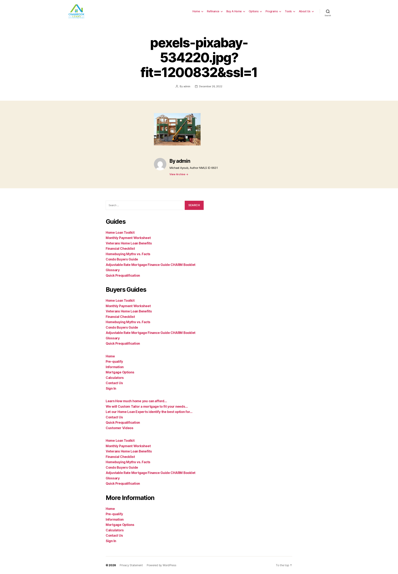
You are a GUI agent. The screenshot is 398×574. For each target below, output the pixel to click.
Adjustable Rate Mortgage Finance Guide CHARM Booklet (150, 265)
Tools (288, 11)
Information (115, 367)
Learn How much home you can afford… (136, 401)
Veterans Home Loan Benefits (129, 243)
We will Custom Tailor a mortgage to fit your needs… (147, 406)
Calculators (115, 378)
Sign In (111, 388)
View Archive (178, 174)
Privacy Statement (131, 565)
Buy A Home (234, 11)
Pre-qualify (114, 361)
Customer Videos (119, 428)
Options (254, 11)
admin (186, 86)
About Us (304, 11)
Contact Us (114, 383)
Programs (272, 11)
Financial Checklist (120, 249)
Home (196, 11)
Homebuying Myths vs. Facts (128, 254)
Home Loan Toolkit (120, 232)
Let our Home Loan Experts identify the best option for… (149, 412)
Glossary (113, 270)
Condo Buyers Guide (122, 259)
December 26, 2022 (210, 86)
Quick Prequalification (123, 275)
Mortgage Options (120, 372)
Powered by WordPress (161, 565)
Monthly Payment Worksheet (128, 238)
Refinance (213, 11)
